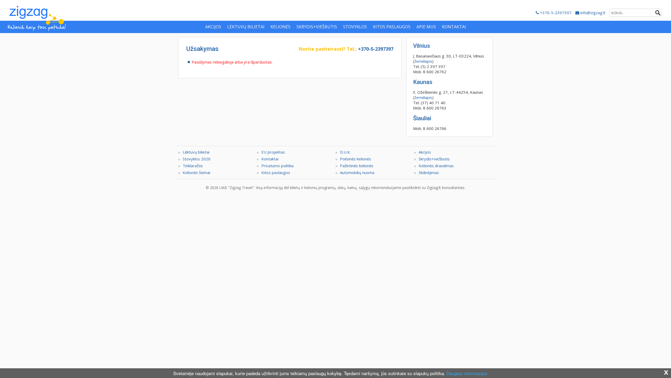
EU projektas (273, 152)
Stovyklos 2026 (196, 158)
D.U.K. (345, 152)
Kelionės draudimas (436, 165)
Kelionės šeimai (196, 172)
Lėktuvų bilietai (196, 152)
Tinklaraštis (193, 165)
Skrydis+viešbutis (434, 158)
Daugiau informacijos (467, 373)
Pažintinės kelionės (357, 165)
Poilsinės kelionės (355, 158)
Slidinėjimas (429, 172)
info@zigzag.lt (592, 12)
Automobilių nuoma (357, 172)
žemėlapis (423, 61)
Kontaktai (269, 158)
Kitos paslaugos (275, 172)
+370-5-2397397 (555, 12)
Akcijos (425, 152)
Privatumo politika (277, 165)
